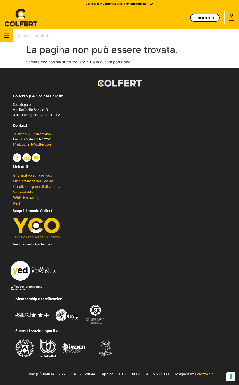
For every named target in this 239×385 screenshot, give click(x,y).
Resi (16, 203)
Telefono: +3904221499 (32, 134)
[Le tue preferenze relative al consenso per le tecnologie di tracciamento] (230, 376)
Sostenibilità (23, 192)
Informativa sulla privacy (33, 175)
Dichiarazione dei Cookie (33, 180)
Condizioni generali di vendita (37, 186)
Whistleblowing (26, 197)
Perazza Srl (204, 374)
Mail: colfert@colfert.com (33, 144)
